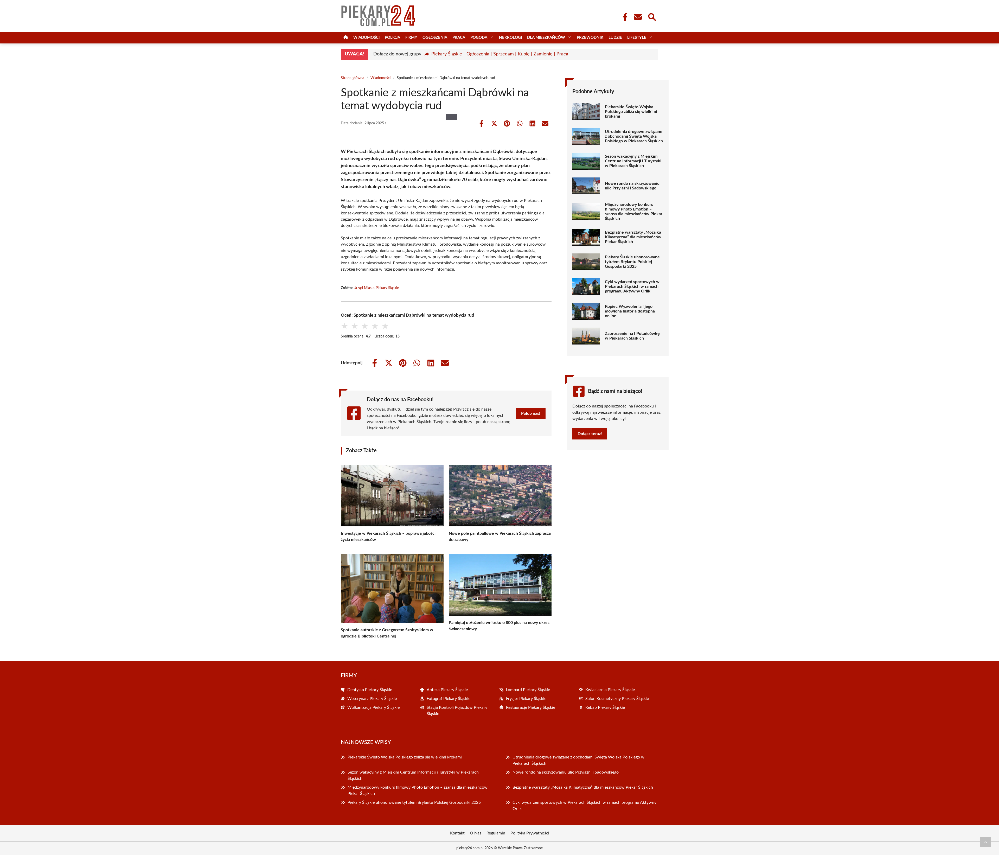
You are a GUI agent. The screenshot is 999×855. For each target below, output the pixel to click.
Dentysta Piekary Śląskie (369, 690)
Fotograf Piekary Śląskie (448, 699)
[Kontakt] (637, 16)
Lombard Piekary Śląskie (528, 690)
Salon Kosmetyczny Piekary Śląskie (617, 699)
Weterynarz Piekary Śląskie (372, 699)
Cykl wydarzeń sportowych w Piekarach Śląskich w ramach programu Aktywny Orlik (632, 286)
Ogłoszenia (434, 38)
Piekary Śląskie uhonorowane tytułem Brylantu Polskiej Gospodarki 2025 (632, 262)
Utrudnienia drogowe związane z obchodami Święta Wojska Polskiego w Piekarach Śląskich (634, 136)
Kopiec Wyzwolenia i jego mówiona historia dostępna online (630, 311)
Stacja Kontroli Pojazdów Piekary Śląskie (457, 710)
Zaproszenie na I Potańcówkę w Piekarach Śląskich (632, 335)
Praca (458, 38)
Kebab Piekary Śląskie (605, 707)
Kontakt (457, 833)
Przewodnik (590, 38)
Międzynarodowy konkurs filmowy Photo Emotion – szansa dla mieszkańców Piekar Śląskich (633, 211)
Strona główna (352, 78)
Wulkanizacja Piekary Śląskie (373, 707)
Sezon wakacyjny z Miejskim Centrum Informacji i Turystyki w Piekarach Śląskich (633, 161)
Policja (392, 38)
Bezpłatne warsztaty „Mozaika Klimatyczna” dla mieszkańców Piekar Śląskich (633, 237)
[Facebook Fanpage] (623, 16)
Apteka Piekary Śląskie (447, 690)
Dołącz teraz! (590, 434)
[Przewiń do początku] (985, 842)
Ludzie (615, 38)
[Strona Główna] (346, 37)
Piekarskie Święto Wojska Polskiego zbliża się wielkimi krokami (631, 111)
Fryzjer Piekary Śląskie (526, 699)
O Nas (475, 833)
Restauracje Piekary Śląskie (530, 707)
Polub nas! (530, 413)
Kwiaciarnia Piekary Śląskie (610, 690)
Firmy (411, 38)
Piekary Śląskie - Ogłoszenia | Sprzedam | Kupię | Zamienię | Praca (499, 54)
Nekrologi (510, 38)
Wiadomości (366, 38)
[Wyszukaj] (651, 16)
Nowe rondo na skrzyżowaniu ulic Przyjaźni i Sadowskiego (632, 185)
